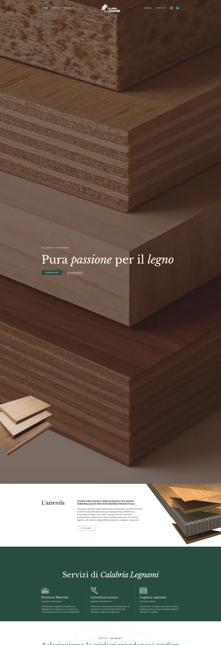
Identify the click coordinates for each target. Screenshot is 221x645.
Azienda (55, 8)
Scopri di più (51, 273)
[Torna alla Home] (110, 8)
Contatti (161, 8)
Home (44, 8)
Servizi (148, 8)
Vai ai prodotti (75, 273)
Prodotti (69, 8)
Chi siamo (86, 528)
